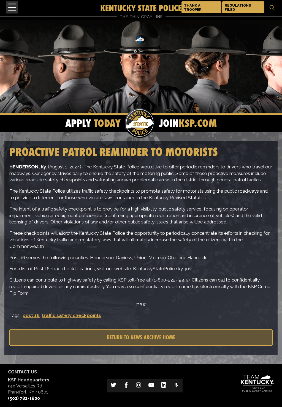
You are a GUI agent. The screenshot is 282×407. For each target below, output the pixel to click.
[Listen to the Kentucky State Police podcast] (176, 385)
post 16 (31, 315)
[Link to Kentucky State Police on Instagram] (138, 385)
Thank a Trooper (193, 7)
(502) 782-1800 (24, 398)
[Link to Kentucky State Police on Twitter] (113, 385)
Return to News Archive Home (141, 337)
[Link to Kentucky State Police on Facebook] (126, 385)
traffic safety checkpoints (71, 315)
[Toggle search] (272, 7)
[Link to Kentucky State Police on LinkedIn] (164, 385)
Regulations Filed (238, 7)
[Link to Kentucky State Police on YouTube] (151, 385)
